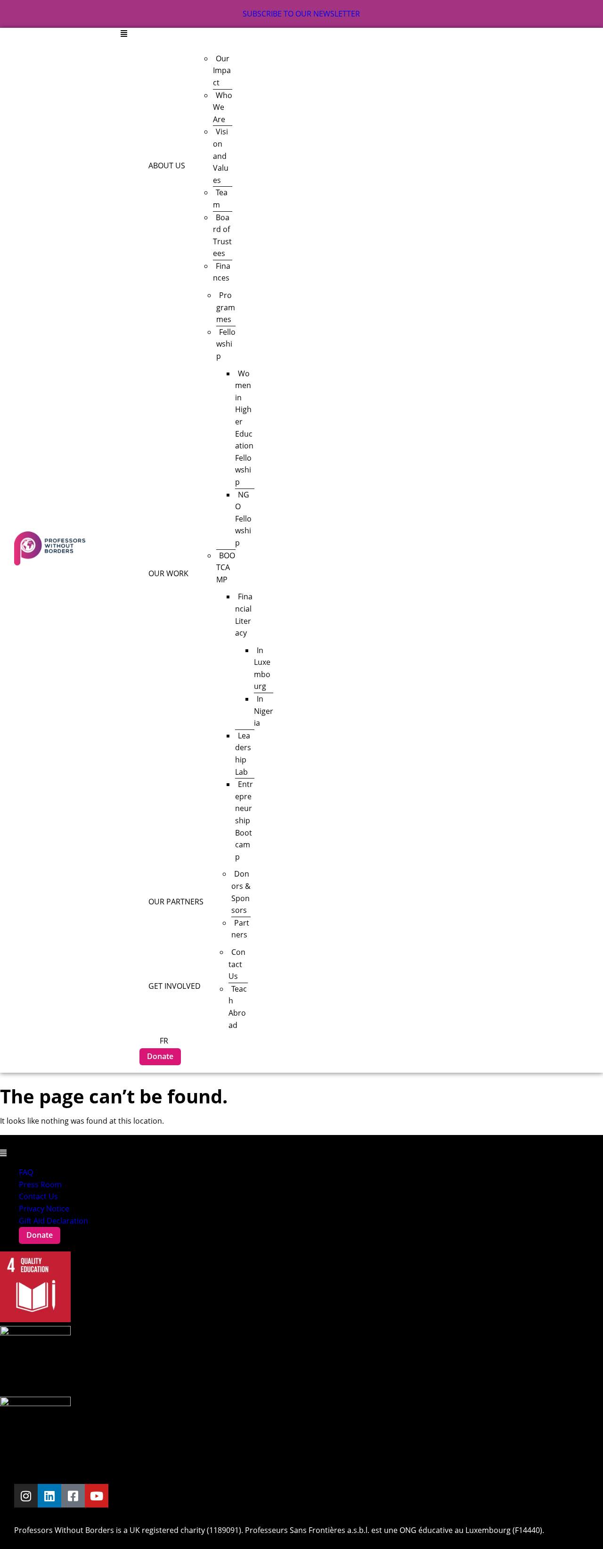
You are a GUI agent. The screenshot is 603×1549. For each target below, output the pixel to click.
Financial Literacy (244, 614)
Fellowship (226, 344)
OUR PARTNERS (176, 901)
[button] (357, 34)
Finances (221, 272)
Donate (160, 1056)
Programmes (225, 307)
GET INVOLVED (174, 986)
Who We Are (222, 107)
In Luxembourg (262, 668)
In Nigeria (263, 711)
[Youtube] (96, 1496)
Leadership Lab (243, 753)
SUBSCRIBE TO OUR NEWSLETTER (301, 13)
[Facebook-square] (73, 1496)
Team (220, 198)
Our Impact (222, 70)
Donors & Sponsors (241, 892)
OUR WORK (168, 573)
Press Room (40, 1184)
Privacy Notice (44, 1208)
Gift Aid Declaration (53, 1221)
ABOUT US (166, 165)
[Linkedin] (49, 1496)
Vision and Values (220, 155)
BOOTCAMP (225, 567)
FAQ (26, 1172)
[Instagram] (26, 1496)
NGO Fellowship (243, 518)
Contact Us (236, 964)
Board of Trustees (222, 235)
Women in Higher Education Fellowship (244, 427)
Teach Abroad (237, 1007)
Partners (240, 929)
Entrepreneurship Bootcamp (244, 820)
